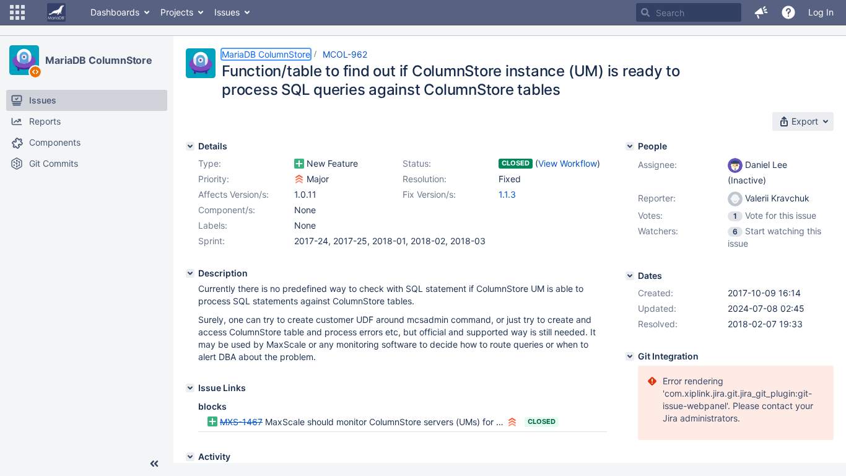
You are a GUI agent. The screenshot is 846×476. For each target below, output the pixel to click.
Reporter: (657, 198)
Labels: (212, 225)
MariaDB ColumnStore (98, 60)
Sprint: (211, 241)
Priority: (213, 179)
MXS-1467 (241, 421)
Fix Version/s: (429, 194)
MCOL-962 (345, 54)
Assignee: (657, 164)
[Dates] (630, 275)
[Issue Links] (190, 388)
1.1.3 (507, 194)
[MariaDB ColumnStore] (24, 60)
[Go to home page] (56, 12)
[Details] (190, 146)
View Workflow (567, 163)
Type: (209, 163)
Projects (176, 12)
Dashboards (114, 12)
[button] (17, 12)
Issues (227, 12)
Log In (821, 12)
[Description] (190, 273)
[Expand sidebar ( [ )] (154, 463)
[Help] (788, 12)
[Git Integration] (630, 356)
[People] (630, 146)
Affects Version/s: (233, 194)
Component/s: (226, 210)
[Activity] (190, 456)
